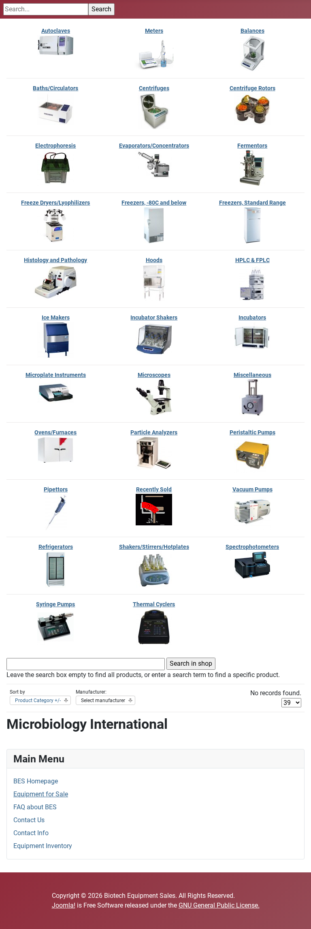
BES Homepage (35, 781)
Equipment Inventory (42, 846)
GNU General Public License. (219, 905)
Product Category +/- (38, 700)
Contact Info (31, 833)
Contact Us (29, 820)
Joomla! (63, 905)
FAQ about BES (35, 807)
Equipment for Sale (40, 794)
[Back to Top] (297, 914)
